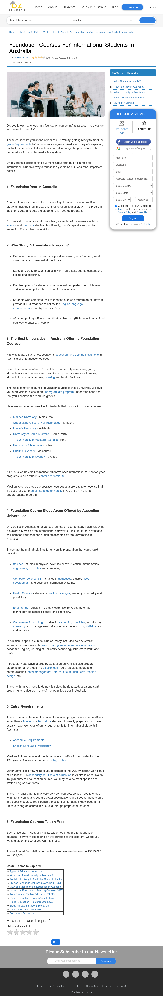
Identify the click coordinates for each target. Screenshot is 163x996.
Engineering (20, 607)
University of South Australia (31, 434)
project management (54, 645)
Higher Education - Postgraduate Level (31, 902)
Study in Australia (93, 7)
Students (69, 7)
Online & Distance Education (26, 909)
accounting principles (71, 622)
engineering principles (27, 568)
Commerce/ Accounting (28, 622)
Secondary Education (22, 913)
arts (82, 672)
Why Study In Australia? (127, 81)
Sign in (146, 223)
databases (64, 578)
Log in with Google (134, 148)
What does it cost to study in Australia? (31, 875)
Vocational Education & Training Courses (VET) (36, 890)
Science (18, 564)
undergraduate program (59, 392)
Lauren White (21, 57)
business (28, 225)
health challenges (59, 593)
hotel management (39, 672)
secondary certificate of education (49, 775)
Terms (121, 208)
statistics (90, 626)
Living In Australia (124, 103)
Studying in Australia (29, 31)
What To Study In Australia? (57, 31)
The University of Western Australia (35, 439)
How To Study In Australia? (129, 86)
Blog (115, 7)
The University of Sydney (29, 456)
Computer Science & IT (28, 578)
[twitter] (75, 974)
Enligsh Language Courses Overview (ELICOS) (36, 883)
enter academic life (53, 476)
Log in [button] (151, 7)
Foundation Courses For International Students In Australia (103, 31)
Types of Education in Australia (27, 871)
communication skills (81, 645)
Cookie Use (142, 212)
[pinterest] (85, 974)
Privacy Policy (124, 212)
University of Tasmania (27, 445)
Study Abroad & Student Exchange (29, 905)
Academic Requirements (28, 740)
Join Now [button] (132, 7)
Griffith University (24, 451)
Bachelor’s (44, 721)
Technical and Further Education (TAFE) (32, 894)
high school (60, 760)
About (52, 7)
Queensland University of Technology (36, 422)
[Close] (153, 112)
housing (50, 377)
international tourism (66, 672)
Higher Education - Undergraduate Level (32, 898)
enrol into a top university (46, 490)
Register (133, 218)
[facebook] (66, 974)
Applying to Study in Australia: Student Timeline (36, 879)
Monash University (25, 417)
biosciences (50, 667)
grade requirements (19, 144)
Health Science (22, 593)
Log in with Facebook (135, 142)
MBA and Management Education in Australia (35, 886)
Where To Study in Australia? (130, 97)
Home (38, 7)
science (11, 225)
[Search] (147, 20)
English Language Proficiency (32, 745)
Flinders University (25, 428)
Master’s (29, 721)
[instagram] (94, 974)
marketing (19, 626)
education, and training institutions (77, 354)
